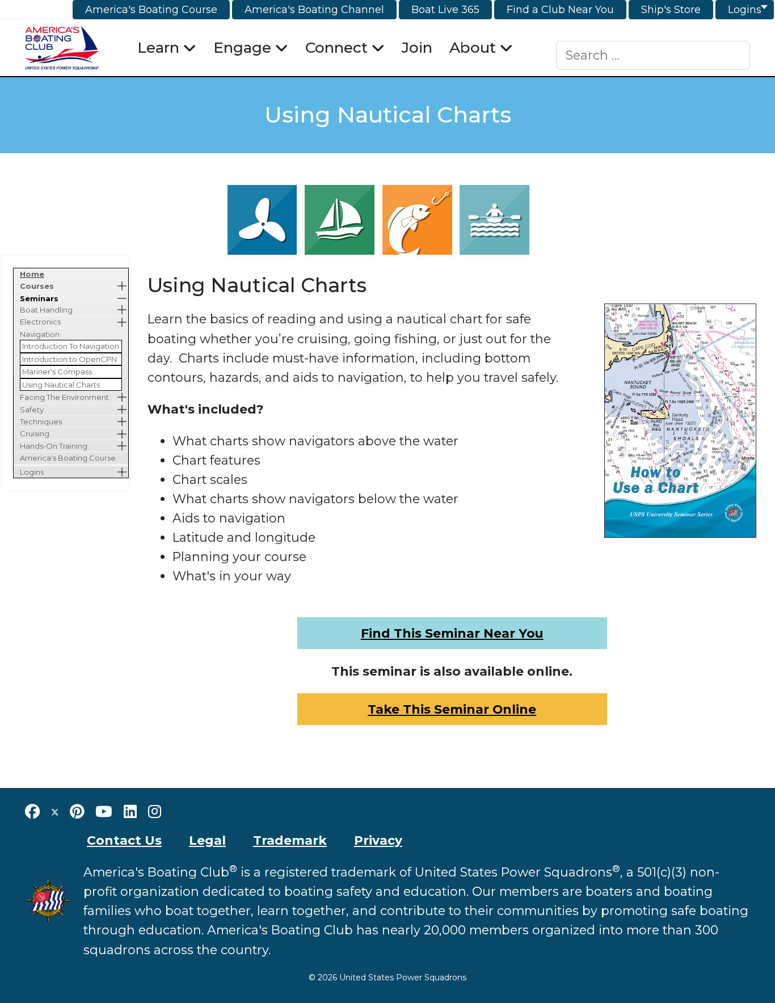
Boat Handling (46, 309)
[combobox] (653, 55)
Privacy (378, 840)
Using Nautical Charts (61, 384)
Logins (32, 472)
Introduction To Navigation (70, 346)
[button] (122, 286)
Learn (158, 48)
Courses (37, 285)
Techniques (41, 421)
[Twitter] (55, 812)
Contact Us (124, 840)
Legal (207, 840)
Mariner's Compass (57, 371)
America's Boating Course (68, 457)
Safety (32, 409)
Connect (336, 48)
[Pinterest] (77, 812)
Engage (242, 48)
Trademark (290, 840)
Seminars (39, 298)
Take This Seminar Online (452, 709)
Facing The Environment (64, 397)
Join (417, 48)
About (472, 48)
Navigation (40, 334)
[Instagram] (154, 812)
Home (32, 274)
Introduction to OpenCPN (69, 359)
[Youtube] (103, 812)
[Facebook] (32, 812)
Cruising (34, 433)
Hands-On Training (53, 445)
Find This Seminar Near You (452, 633)
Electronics (40, 321)
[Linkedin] (130, 812)
